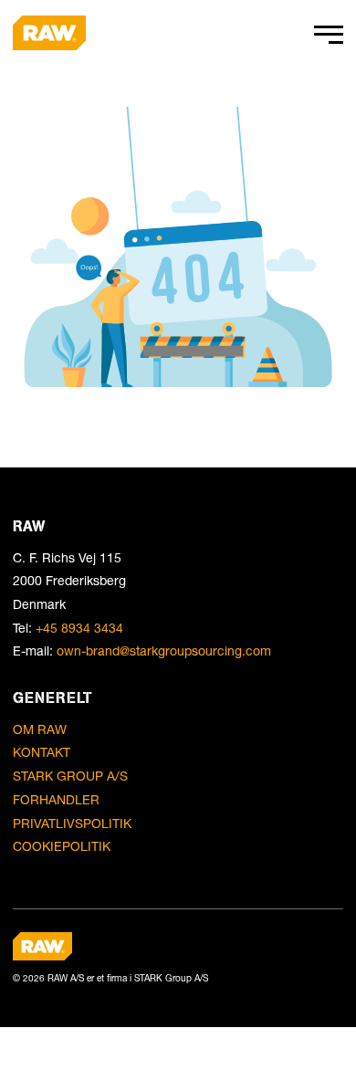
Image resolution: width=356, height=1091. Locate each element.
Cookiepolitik (61, 846)
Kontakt (41, 752)
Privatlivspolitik (72, 823)
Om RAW (40, 729)
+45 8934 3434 (79, 627)
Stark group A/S (70, 775)
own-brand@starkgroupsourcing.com (164, 650)
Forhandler (56, 799)
